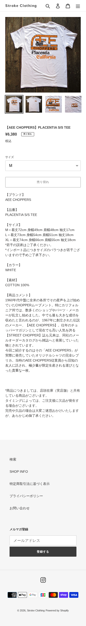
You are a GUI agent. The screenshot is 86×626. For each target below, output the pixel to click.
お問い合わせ (20, 508)
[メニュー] (78, 6)
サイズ (9, 157)
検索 (13, 459)
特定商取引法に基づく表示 (30, 484)
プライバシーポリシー (26, 496)
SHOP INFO (19, 471)
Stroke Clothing (21, 6)
